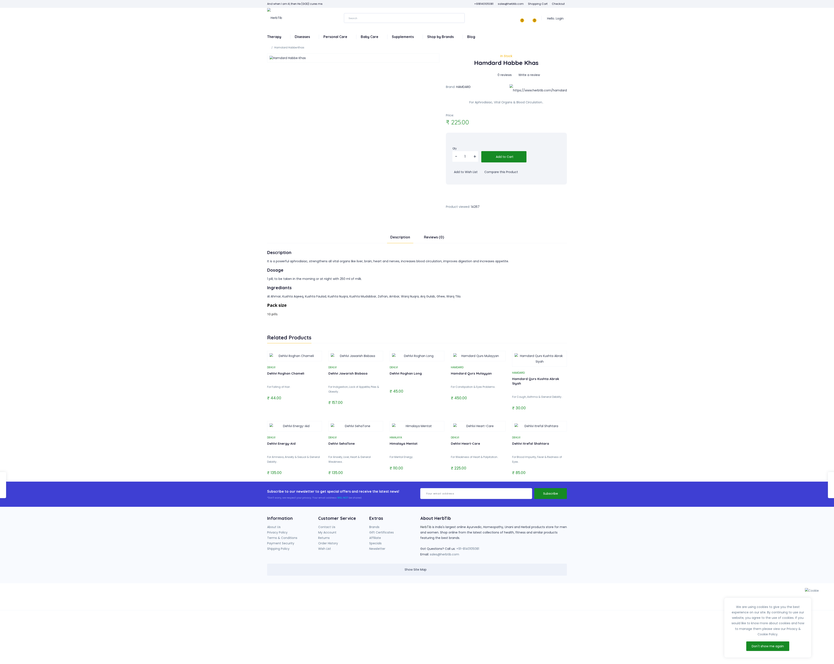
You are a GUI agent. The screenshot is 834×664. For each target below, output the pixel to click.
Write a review (529, 75)
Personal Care (335, 37)
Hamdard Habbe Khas (289, 47)
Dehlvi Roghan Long (406, 373)
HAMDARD (463, 87)
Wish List (324, 549)
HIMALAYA (396, 437)
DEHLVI (271, 367)
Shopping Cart (538, 4)
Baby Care (370, 37)
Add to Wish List (465, 172)
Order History (328, 543)
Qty (454, 148)
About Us (274, 527)
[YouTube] (484, 598)
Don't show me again (768, 646)
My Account (327, 532)
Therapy (274, 37)
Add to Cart (504, 157)
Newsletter (377, 549)
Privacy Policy (277, 532)
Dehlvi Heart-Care (465, 443)
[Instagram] (493, 598)
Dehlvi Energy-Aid (281, 443)
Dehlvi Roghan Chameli (285, 373)
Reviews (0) (434, 237)
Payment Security (280, 543)
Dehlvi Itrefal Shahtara (530, 443)
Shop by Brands (441, 37)
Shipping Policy (278, 549)
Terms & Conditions (282, 538)
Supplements (403, 37)
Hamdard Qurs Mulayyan (471, 373)
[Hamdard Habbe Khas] (353, 58)
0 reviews (505, 75)
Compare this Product (500, 172)
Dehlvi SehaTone (341, 443)
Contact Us (326, 527)
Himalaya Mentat (403, 443)
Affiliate (375, 538)
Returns (324, 538)
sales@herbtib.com (444, 554)
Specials (375, 543)
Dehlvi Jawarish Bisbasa (347, 373)
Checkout (558, 4)
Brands (374, 527)
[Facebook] (475, 598)
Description (400, 237)
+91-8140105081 (467, 549)
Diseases (303, 37)
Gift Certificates (381, 532)
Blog (471, 37)
